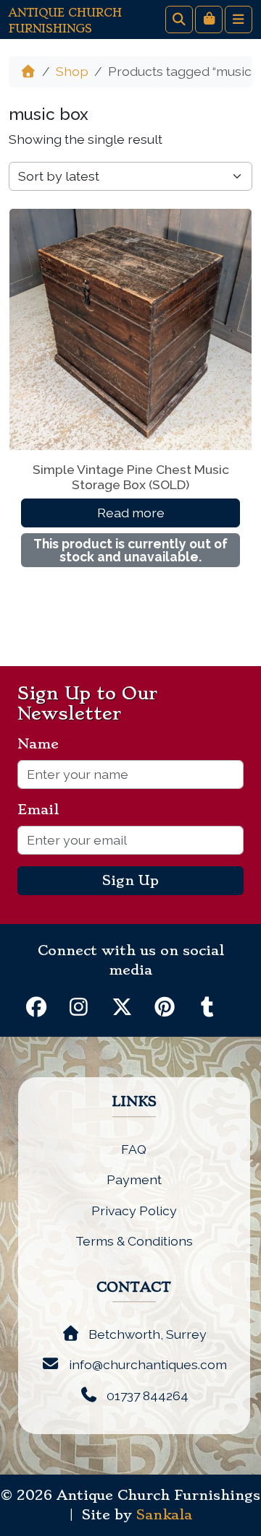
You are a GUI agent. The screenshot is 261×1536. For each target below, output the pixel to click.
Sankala (164, 1515)
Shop (72, 71)
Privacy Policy (134, 1210)
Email (43, 810)
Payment (134, 1179)
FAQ (133, 1149)
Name (43, 744)
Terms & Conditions (134, 1240)
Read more (131, 512)
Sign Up (130, 881)
